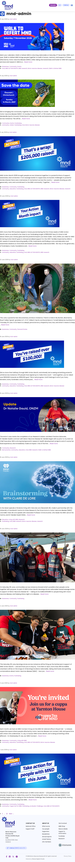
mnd (3, 68)
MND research (23, 68)
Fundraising (18, 123)
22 (7, 814)
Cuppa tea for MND (16, 806)
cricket (12, 125)
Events (19, 66)
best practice (6, 450)
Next (11, 814)
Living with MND (13, 519)
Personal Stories (22, 329)
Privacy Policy (67, 856)
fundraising (17, 125)
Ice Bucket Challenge (36, 806)
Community (13, 66)
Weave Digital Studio (38, 859)
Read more (28, 62)
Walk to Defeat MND (55, 68)
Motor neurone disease (35, 68)
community (5, 125)
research (45, 68)
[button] (53, 5)
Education (5, 519)
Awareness (5, 66)
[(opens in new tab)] (65, 846)
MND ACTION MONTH (11, 68)
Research (13, 448)
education (13, 189)
